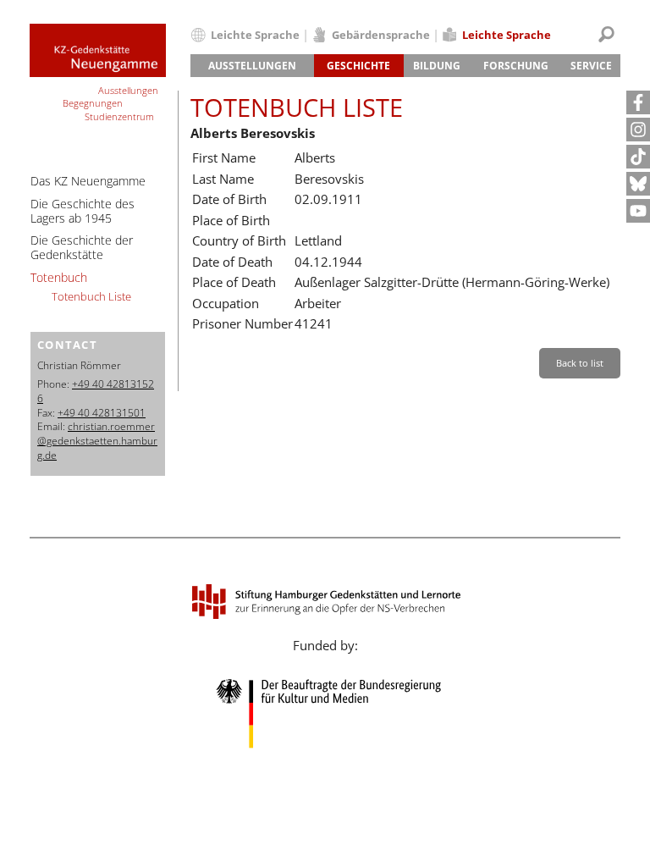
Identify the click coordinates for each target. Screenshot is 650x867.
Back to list (579, 362)
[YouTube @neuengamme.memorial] (638, 211)
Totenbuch (58, 277)
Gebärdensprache (381, 34)
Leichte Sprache (255, 34)
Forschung (515, 65)
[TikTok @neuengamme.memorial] (638, 156)
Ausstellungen (252, 65)
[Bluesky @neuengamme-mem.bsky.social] (638, 184)
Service (591, 65)
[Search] (606, 34)
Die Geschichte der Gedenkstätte (81, 247)
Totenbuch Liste (91, 296)
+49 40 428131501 (102, 413)
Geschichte (358, 65)
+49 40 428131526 (95, 391)
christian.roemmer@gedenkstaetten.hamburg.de (97, 440)
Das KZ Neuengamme (88, 181)
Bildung (436, 65)
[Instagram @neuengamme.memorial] (638, 129)
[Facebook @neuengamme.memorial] (638, 102)
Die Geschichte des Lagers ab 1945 (82, 211)
